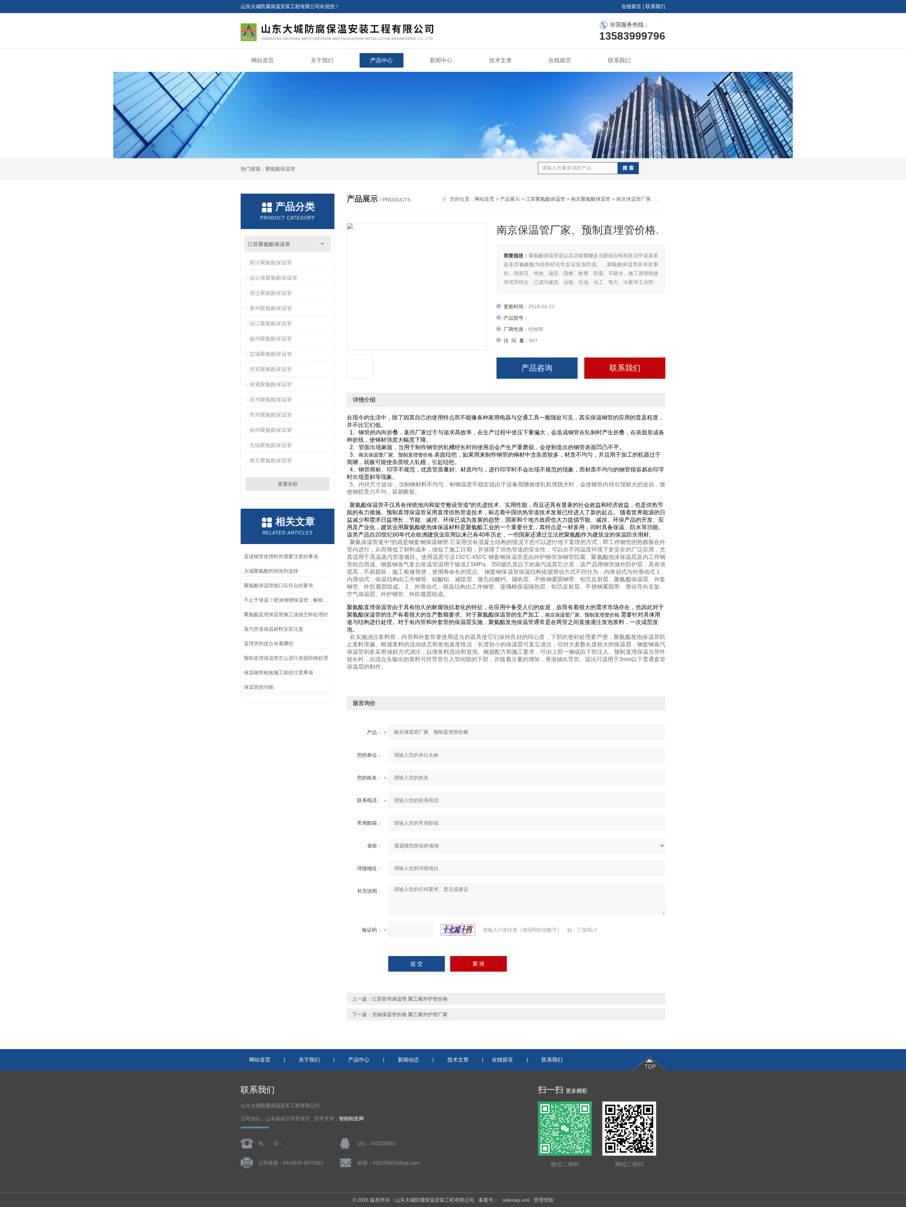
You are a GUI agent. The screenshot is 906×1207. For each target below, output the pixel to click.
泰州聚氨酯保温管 (271, 308)
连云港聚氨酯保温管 (273, 278)
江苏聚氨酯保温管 (269, 244)
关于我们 (322, 60)
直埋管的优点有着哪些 (268, 643)
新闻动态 (408, 1060)
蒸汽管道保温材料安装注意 (273, 629)
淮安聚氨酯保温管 (271, 369)
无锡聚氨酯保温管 (271, 445)
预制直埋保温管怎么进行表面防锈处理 (286, 658)
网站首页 (262, 60)
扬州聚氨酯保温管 (271, 339)
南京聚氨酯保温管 (271, 460)
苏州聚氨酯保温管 (271, 399)
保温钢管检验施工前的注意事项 (278, 672)
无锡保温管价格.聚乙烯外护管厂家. (410, 1014)
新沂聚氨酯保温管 (271, 262)
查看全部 (288, 484)
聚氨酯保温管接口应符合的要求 (278, 585)
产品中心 (381, 60)
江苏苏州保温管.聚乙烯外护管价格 (410, 999)
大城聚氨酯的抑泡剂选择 (271, 571)
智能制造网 (351, 1118)
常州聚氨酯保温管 (271, 415)
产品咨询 (536, 368)
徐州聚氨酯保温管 (271, 430)
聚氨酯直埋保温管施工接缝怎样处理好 (286, 614)
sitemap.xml (516, 1200)
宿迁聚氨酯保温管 (271, 293)
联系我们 (655, 6)
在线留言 (631, 6)
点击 (322, 244)
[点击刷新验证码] (458, 930)
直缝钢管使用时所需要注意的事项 (281, 556)
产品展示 (510, 199)
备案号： (488, 1200)
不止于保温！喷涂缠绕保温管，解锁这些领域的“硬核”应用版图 (287, 600)
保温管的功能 (259, 687)
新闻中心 (441, 60)
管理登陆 (544, 1200)
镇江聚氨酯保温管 (271, 323)
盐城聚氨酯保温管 (271, 354)
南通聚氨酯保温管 (271, 384)
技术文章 (500, 60)
